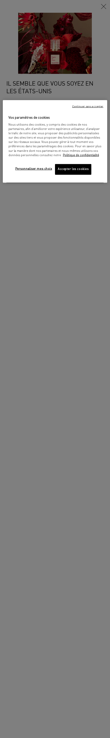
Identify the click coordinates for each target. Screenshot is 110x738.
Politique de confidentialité (81, 155)
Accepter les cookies (73, 169)
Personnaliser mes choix (33, 168)
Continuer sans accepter (87, 106)
